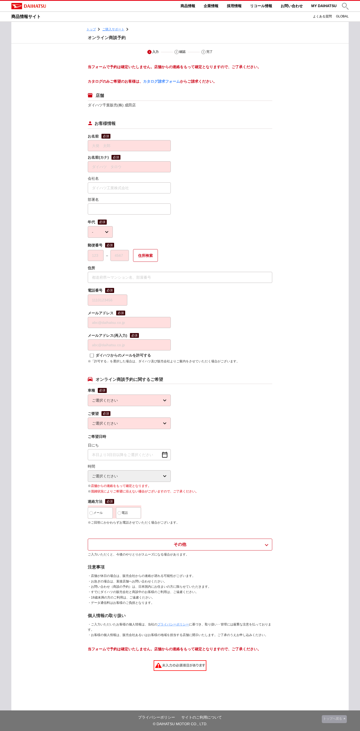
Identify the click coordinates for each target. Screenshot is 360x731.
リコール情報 (261, 6)
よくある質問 (322, 16)
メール (98, 513)
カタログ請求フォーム (161, 81)
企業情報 (211, 6)
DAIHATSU (50, 6)
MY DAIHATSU (324, 6)
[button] (345, 6)
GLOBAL (342, 16)
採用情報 (234, 6)
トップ (91, 29)
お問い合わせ (292, 6)
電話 (124, 513)
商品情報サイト (26, 16)
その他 (180, 544)
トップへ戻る (332, 718)
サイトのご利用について (201, 717)
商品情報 (188, 6)
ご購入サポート (113, 29)
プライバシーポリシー (173, 624)
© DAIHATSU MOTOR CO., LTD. (180, 724)
